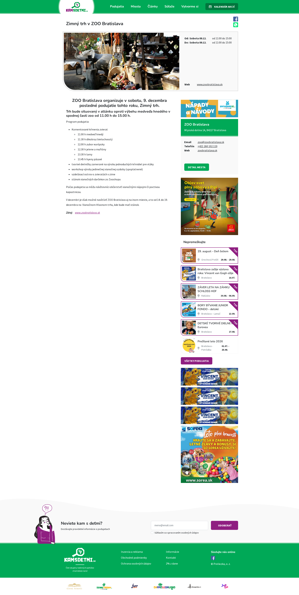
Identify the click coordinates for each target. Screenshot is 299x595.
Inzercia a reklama (132, 551)
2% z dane (172, 563)
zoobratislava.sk (207, 150)
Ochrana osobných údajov (136, 563)
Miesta (136, 6)
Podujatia (117, 6)
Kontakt (171, 557)
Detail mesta (196, 167)
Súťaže (169, 6)
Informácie (172, 551)
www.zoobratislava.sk (210, 84)
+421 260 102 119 (207, 146)
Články (153, 6)
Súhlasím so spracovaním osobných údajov (177, 532)
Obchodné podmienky (134, 557)
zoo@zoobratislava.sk (211, 142)
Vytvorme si (189, 6)
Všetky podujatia (196, 361)
